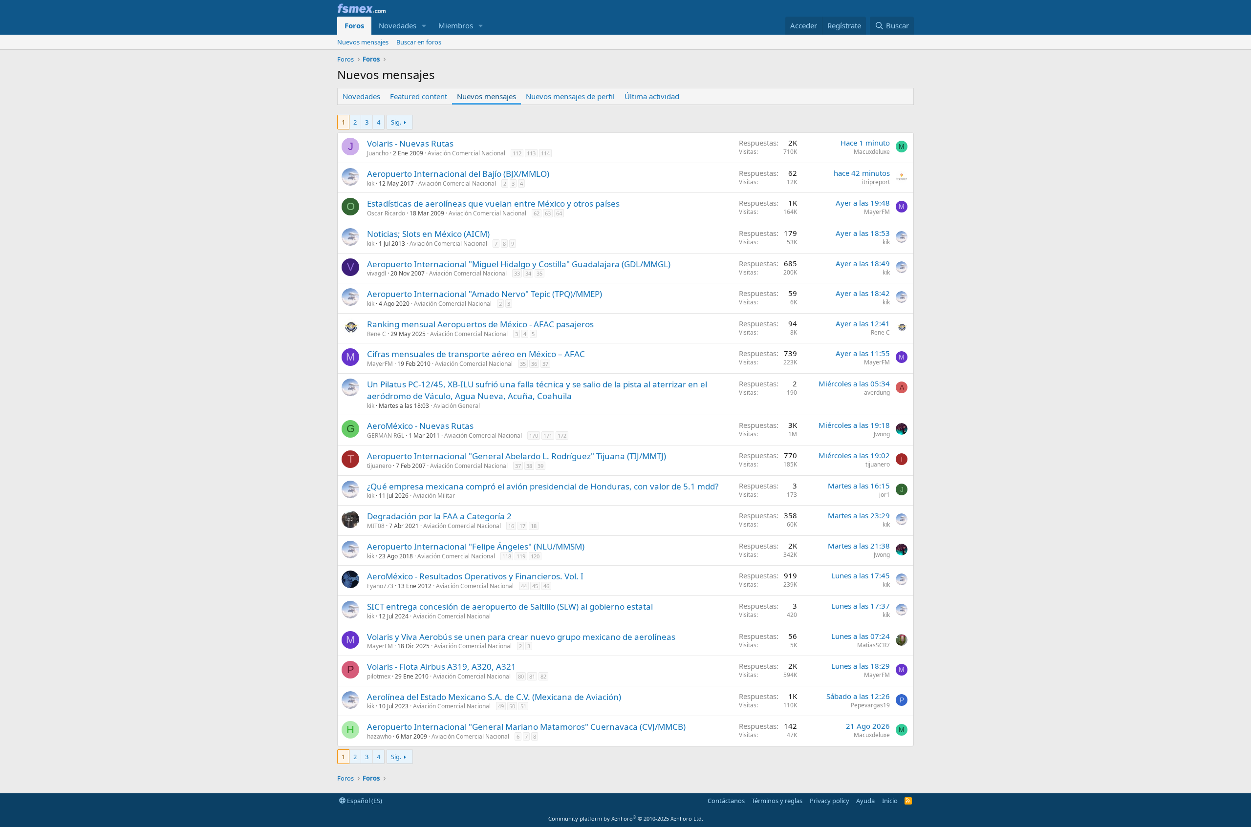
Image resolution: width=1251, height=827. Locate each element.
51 (523, 706)
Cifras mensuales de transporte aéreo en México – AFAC (476, 354)
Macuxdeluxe (872, 152)
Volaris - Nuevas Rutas (410, 143)
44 (524, 586)
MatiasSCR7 (873, 645)
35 (539, 273)
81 (532, 676)
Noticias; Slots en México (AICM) (428, 233)
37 (545, 363)
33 (517, 273)
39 (540, 465)
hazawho (379, 736)
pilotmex (378, 676)
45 (535, 586)
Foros (354, 25)
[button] (424, 26)
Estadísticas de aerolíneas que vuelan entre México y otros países (493, 203)
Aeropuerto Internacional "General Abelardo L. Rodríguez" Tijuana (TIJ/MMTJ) (516, 456)
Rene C (376, 334)
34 (528, 273)
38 (529, 465)
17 (522, 526)
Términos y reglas (777, 800)
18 (534, 526)
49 (501, 706)
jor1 (884, 494)
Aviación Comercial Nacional (466, 153)
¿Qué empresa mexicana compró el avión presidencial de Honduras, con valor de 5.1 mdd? (542, 486)
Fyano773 (380, 586)
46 (546, 586)
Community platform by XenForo (625, 818)
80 (521, 676)
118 (506, 556)
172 (562, 435)
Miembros (455, 25)
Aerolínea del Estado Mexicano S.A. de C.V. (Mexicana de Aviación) (494, 696)
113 (531, 153)
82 (543, 676)
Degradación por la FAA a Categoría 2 (439, 516)
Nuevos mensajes (362, 42)
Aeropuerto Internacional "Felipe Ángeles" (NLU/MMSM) (475, 546)
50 (512, 706)
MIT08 (376, 526)
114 (545, 153)
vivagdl (376, 273)
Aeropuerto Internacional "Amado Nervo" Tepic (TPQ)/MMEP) (484, 293)
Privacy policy (829, 800)
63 (548, 213)
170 (533, 435)
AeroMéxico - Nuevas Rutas (420, 425)
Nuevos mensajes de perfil (570, 96)
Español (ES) (363, 800)
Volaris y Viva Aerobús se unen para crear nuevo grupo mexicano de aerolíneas (521, 636)
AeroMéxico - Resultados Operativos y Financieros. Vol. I (475, 576)
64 (559, 213)
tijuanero (379, 466)
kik (370, 183)
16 (511, 526)
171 (547, 435)
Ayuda (865, 800)
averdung (877, 392)
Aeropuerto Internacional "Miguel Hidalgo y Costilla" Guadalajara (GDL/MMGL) (518, 264)
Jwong (882, 434)
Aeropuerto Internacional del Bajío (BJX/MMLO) (458, 173)
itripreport (876, 182)
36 (534, 363)
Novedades (397, 25)
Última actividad (652, 96)
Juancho (377, 153)
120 (535, 556)
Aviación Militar (434, 495)
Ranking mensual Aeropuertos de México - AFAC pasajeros (480, 324)
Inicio (890, 800)
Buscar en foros (418, 42)
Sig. (396, 122)
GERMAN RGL (385, 435)
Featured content (418, 96)
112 (517, 153)
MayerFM (877, 212)
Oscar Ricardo (386, 213)
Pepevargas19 (870, 705)
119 (521, 556)
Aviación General (456, 406)
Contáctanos (726, 800)
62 (536, 213)
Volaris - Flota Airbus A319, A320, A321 (441, 666)
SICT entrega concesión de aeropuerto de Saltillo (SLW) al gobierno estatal (510, 606)
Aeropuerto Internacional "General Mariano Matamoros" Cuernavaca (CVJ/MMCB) (526, 726)
